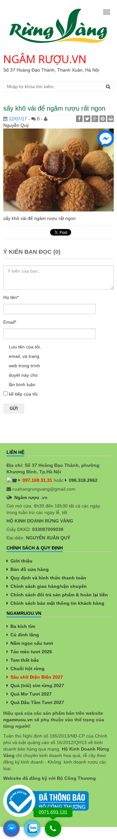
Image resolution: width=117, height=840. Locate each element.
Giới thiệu (21, 560)
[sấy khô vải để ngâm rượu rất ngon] (58, 169)
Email (9, 322)
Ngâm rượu (26, 497)
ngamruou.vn (18, 719)
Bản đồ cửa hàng (29, 569)
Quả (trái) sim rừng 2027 (37, 685)
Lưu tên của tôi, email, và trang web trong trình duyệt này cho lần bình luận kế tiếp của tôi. (25, 370)
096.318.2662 (83, 480)
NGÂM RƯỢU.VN (44, 59)
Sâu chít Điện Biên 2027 (36, 677)
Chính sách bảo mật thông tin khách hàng (57, 603)
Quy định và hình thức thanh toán (48, 577)
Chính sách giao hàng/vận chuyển (48, 586)
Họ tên (11, 297)
